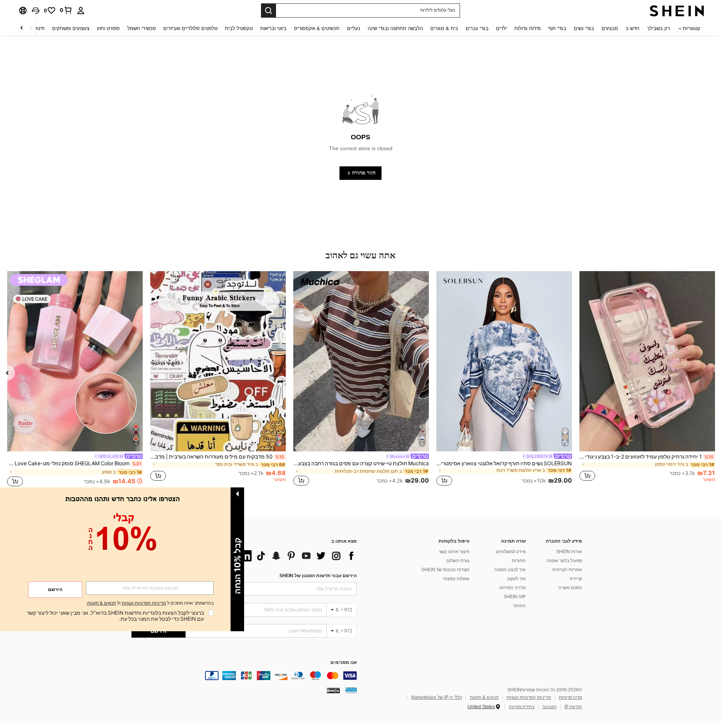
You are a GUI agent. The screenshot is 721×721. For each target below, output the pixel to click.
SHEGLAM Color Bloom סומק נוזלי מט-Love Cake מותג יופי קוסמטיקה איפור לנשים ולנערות (74, 463)
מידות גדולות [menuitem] (527, 28)
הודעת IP (573, 706)
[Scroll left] (30, 28)
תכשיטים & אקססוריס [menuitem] (316, 28)
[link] (66, 10)
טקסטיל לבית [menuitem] (239, 28)
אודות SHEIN (569, 551)
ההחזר (519, 605)
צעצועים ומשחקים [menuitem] (70, 28)
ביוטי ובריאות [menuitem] (273, 28)
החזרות (519, 560)
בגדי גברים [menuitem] (477, 28)
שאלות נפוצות (456, 578)
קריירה (576, 578)
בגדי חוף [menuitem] (557, 28)
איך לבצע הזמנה (510, 569)
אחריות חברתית (567, 569)
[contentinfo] (244, 675)
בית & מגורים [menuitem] (444, 28)
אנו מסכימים (343, 662)
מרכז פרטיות (570, 697)
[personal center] (80, 10)
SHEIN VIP (515, 596)
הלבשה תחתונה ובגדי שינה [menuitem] (395, 28)
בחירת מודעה (521, 706)
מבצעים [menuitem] (610, 28)
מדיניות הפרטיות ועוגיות (529, 697)
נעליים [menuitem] (353, 28)
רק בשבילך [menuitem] (658, 28)
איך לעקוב (516, 578)
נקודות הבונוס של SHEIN (445, 569)
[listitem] (647, 379)
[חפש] (268, 10)
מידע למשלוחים (511, 551)
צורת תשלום (457, 560)
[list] (297, 555)
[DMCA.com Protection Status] (333, 690)
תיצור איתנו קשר (454, 551)
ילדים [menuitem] (501, 28)
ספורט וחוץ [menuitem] (108, 28)
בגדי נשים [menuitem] (584, 28)
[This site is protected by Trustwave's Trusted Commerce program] (351, 690)
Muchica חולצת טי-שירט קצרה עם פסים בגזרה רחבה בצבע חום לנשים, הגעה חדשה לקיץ (361, 463)
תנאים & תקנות (484, 697)
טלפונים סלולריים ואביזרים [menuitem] (190, 28)
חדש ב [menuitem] (633, 28)
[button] (35, 10)
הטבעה (549, 706)
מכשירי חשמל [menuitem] (141, 28)
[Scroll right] (21, 28)
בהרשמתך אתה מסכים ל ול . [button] (150, 603)
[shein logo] (677, 10)
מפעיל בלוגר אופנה (564, 560)
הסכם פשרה (570, 587)
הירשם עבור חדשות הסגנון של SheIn (318, 575)
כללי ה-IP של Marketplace (436, 697)
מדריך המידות (512, 587)
